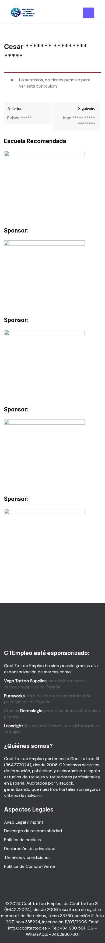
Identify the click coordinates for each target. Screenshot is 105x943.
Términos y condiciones (27, 857)
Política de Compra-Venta (29, 866)
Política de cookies (22, 840)
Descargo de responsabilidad (33, 831)
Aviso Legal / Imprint (23, 822)
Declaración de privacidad (29, 848)
